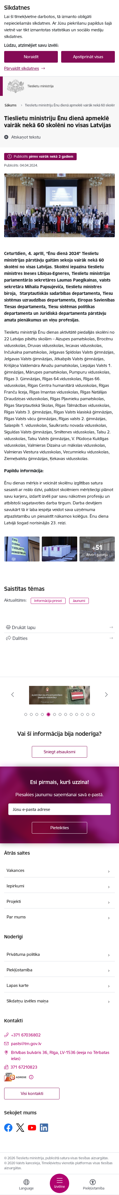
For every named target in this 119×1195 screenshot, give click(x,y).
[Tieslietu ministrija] (54, 93)
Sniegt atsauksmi (59, 751)
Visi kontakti (32, 1093)
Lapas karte (18, 985)
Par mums (16, 917)
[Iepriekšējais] (12, 694)
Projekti (14, 901)
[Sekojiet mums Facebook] (8, 1127)
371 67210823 (24, 1067)
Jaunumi (79, 601)
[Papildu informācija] (31, 1077)
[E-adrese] (15, 1077)
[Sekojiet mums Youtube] (32, 1127)
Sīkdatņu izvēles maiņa (27, 1001)
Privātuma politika (23, 954)
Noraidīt (31, 56)
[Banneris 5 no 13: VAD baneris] (59, 694)
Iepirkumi (15, 885)
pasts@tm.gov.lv (26, 1043)
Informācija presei (48, 601)
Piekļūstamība (19, 969)
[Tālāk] (106, 694)
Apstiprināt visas (88, 56)
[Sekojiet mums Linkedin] (44, 1127)
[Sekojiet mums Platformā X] (20, 1127)
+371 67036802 (26, 1035)
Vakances (15, 870)
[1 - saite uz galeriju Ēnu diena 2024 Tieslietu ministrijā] (22, 548)
